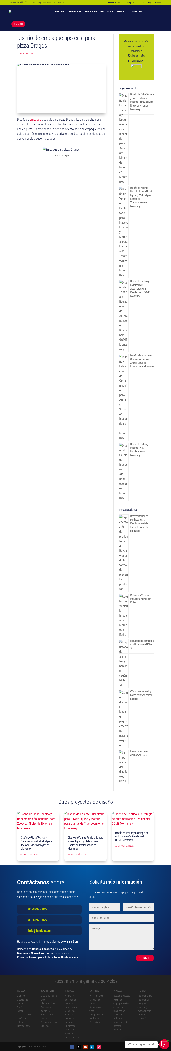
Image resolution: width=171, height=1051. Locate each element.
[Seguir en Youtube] (85, 1047)
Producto (122, 11)
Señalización (119, 1011)
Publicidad (91, 11)
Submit (145, 958)
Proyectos (131, 2)
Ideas (142, 2)
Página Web (75, 11)
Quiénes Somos (114, 2)
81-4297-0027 (23, 2)
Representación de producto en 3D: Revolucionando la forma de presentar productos (139, 523)
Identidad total (23, 1026)
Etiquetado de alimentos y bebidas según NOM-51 (142, 644)
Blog (149, 2)
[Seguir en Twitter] (79, 1047)
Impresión (136, 11)
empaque (35, 119)
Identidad (60, 11)
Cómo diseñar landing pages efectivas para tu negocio (141, 695)
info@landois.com (44, 2)
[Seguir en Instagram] (99, 1047)
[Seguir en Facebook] (72, 1047)
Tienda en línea (48, 1003)
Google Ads (70, 1011)
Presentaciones (96, 995)
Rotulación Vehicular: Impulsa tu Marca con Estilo (140, 598)
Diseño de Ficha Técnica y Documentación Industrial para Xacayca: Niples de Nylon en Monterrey (142, 102)
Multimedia (106, 11)
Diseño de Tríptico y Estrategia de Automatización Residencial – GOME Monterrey (140, 288)
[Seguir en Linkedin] (92, 1047)
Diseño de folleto (24, 1014)
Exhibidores (118, 1014)
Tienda (158, 2)
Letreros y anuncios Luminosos (70, 1022)
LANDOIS (24, 53)
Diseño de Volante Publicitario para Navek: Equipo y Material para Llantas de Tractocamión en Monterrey (85, 843)
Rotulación (70, 1029)
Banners (69, 1014)
